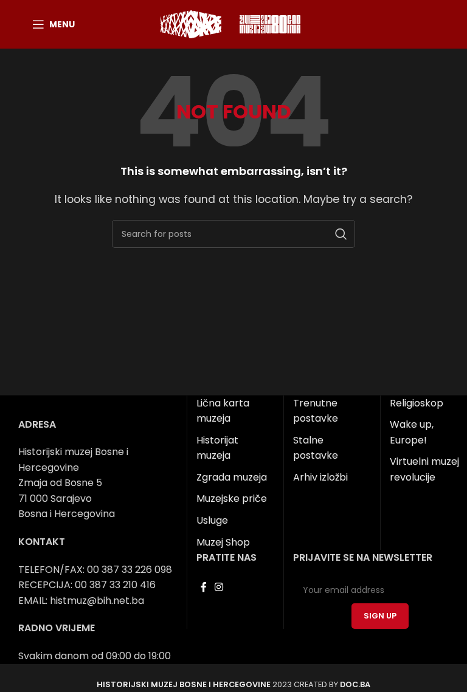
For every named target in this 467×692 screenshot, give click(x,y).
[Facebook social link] (203, 587)
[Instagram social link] (219, 587)
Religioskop (416, 403)
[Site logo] (191, 23)
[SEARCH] (341, 234)
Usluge (212, 520)
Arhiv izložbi (320, 477)
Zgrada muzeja (231, 477)
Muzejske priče (231, 498)
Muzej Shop (223, 542)
